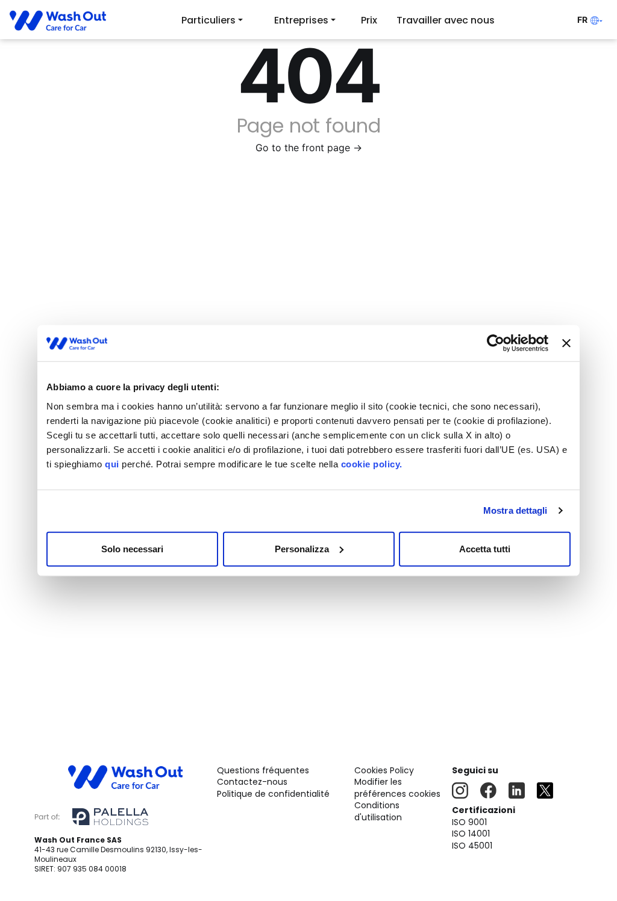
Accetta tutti (484, 548)
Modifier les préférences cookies (397, 788)
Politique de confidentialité (273, 794)
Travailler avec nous (445, 20)
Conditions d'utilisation (378, 811)
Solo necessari (132, 548)
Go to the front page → (308, 148)
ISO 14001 (471, 834)
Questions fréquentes (263, 770)
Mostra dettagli (515, 510)
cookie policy (370, 463)
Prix (369, 20)
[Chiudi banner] (566, 343)
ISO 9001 (469, 822)
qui (112, 463)
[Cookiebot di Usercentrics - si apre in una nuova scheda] (495, 343)
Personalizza (302, 548)
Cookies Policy (384, 770)
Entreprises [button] (301, 20)
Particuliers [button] (208, 20)
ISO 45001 (472, 846)
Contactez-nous (252, 782)
